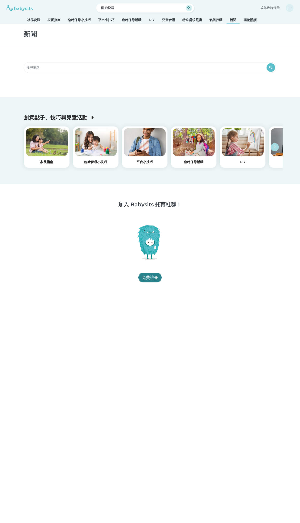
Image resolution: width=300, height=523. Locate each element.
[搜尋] (271, 67)
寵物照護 (250, 20)
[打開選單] (289, 8)
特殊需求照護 (192, 20)
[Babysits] (20, 8)
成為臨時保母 (270, 8)
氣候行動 (215, 20)
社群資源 (33, 20)
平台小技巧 (106, 20)
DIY (152, 20)
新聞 (233, 20)
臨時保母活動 (131, 20)
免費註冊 (150, 277)
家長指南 (54, 20)
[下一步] (275, 147)
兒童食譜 (168, 20)
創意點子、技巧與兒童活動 (56, 117)
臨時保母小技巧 (79, 20)
